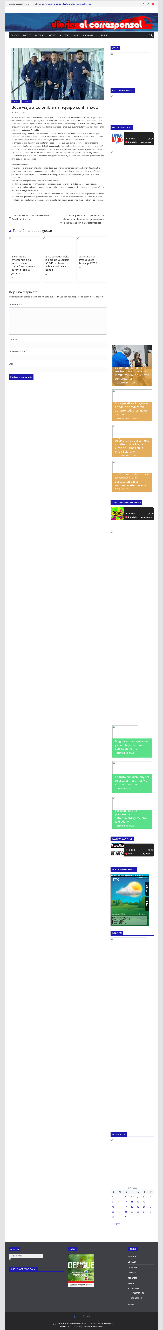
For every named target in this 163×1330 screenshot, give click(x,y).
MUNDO (104, 35)
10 (126, 1202)
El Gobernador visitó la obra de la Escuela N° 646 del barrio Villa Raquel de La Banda (57, 263)
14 (151, 1202)
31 (126, 1217)
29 (113, 1217)
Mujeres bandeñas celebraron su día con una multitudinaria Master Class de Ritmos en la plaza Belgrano (132, 444)
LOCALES (27, 35)
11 (132, 1202)
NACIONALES (88, 35)
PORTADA (15, 35)
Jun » (118, 1223)
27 (144, 1212)
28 (151, 1212)
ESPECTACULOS (123, 383)
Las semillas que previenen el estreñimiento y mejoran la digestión (131, 816)
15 (113, 1207)
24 (126, 1212)
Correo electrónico (18, 351)
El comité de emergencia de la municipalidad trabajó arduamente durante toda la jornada (23, 265)
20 (144, 1207)
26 (138, 1212)
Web (11, 363)
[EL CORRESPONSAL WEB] (81, 14)
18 (132, 1207)
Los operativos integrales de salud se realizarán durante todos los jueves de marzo (131, 408)
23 (119, 1212)
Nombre (13, 339)
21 (151, 1207)
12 (138, 1202)
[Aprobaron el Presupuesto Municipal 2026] (92, 238)
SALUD (76, 35)
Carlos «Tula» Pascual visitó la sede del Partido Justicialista (30, 217)
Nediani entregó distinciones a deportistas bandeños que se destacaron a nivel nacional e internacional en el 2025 (132, 480)
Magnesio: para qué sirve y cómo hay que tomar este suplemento (131, 744)
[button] (95, 35)
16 (119, 1207)
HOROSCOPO (136, 1298)
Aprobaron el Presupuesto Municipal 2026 (88, 260)
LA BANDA (39, 35)
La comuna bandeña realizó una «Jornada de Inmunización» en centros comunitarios (132, 373)
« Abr (113, 1223)
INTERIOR (52, 35)
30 (119, 1217)
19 (138, 1207)
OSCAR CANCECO (23, 113)
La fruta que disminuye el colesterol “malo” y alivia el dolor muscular (132, 780)
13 (144, 1202)
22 (113, 1212)
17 (126, 1207)
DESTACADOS (27, 101)
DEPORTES (64, 35)
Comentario (15, 304)
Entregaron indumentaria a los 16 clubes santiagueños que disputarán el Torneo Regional (66, 5)
